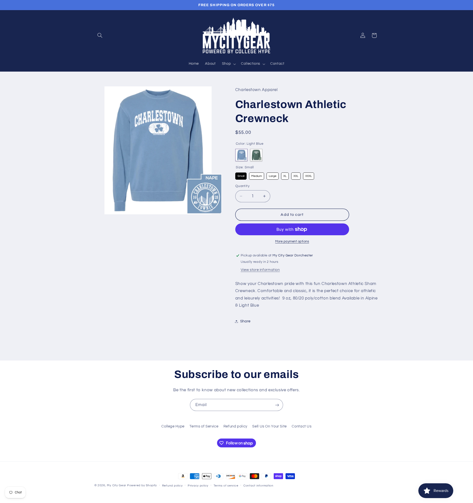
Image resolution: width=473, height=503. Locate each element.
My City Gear (116, 485)
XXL (296, 175)
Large (272, 175)
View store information (260, 270)
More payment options (292, 241)
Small (240, 175)
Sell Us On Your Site (269, 426)
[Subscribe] (277, 405)
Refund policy (235, 426)
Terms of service (226, 485)
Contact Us (301, 426)
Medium (256, 175)
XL (285, 175)
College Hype (173, 426)
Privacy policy (198, 485)
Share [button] (245, 321)
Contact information (258, 485)
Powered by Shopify (142, 485)
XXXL (308, 175)
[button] (100, 35)
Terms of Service (203, 426)
